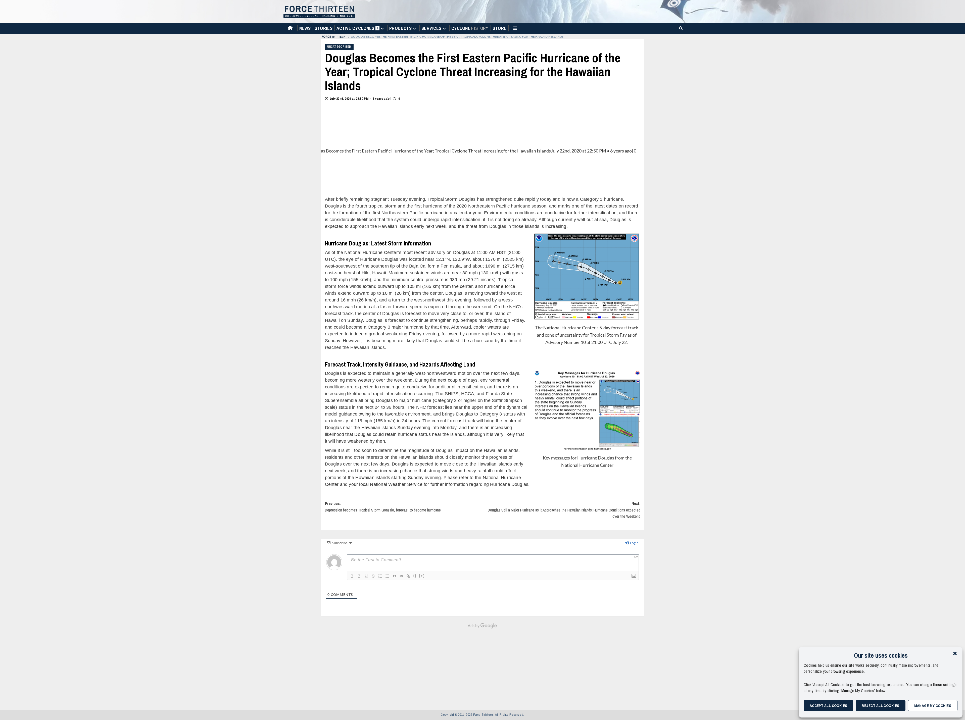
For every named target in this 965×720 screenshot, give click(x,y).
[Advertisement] (482, 666)
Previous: (383, 507)
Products (400, 28)
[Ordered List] (380, 576)
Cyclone (470, 28)
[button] (954, 653)
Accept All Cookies (828, 705)
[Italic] (359, 576)
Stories (323, 28)
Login (634, 543)
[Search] (680, 27)
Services (431, 28)
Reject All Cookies (880, 705)
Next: (564, 510)
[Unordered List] (387, 576)
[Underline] (366, 576)
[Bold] (352, 576)
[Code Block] (401, 576)
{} (415, 576)
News (305, 28)
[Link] (408, 576)
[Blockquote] (394, 576)
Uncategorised (339, 47)
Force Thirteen (318, 9)
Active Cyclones (357, 29)
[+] (422, 576)
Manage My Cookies (932, 705)
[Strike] (373, 576)
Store (500, 28)
